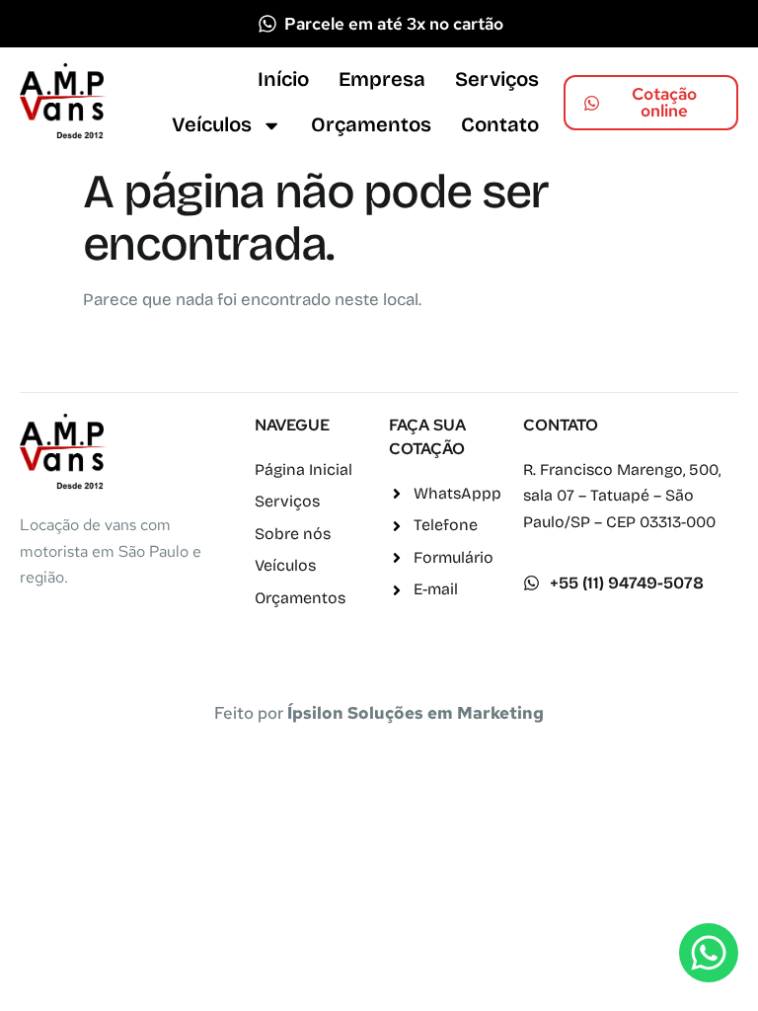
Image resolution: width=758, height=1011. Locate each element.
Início (283, 79)
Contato (500, 125)
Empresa (382, 79)
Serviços (497, 79)
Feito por (379, 713)
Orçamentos (371, 125)
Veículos (212, 125)
